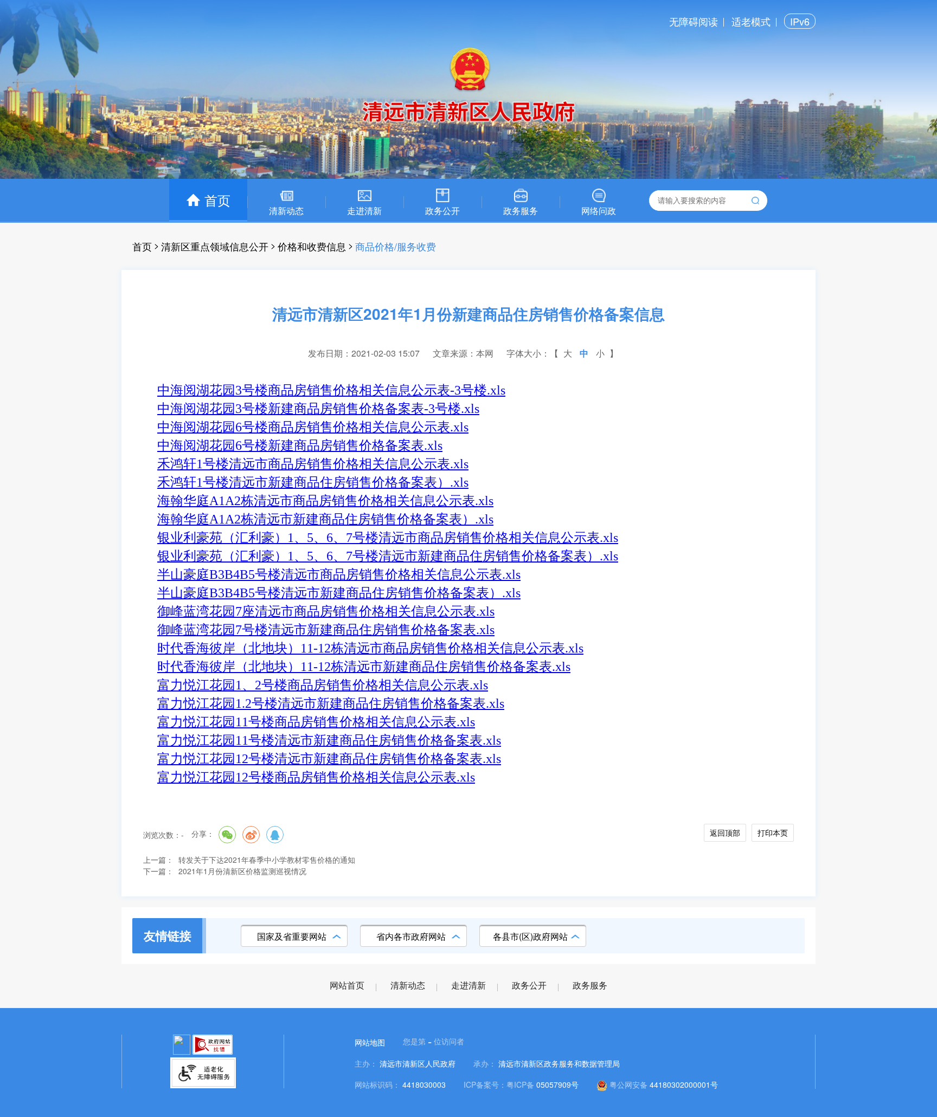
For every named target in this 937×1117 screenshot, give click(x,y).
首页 (142, 246)
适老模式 (751, 21)
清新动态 (407, 985)
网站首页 (347, 985)
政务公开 (529, 985)
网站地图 (370, 1042)
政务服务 (590, 985)
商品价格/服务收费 (395, 246)
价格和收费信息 (312, 246)
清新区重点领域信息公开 (214, 246)
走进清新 (468, 985)
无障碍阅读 (693, 21)
